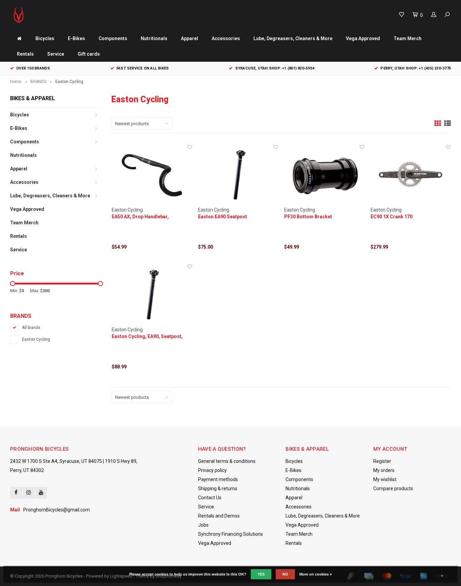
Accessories (226, 38)
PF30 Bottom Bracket (308, 216)
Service (55, 54)
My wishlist (385, 479)
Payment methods (218, 479)
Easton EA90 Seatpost (222, 216)
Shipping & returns (217, 488)
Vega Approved (363, 38)
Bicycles (44, 38)
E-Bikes (76, 38)
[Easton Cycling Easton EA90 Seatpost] (238, 175)
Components (113, 38)
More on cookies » (315, 574)
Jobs (203, 525)
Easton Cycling (69, 81)
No (285, 574)
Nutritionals (154, 38)
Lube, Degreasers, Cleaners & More (292, 38)
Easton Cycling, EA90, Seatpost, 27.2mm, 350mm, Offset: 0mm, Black (147, 337)
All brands (31, 327)
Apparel (189, 38)
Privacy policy (212, 470)
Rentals (25, 54)
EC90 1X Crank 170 (391, 216)
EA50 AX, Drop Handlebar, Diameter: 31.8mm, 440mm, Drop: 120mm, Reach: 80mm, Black (149, 217)
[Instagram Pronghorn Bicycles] (28, 493)
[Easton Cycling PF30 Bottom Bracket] (324, 175)
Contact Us (209, 497)
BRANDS (38, 81)
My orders (384, 470)
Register (382, 461)
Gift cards (89, 54)
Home (15, 81)
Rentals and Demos (219, 516)
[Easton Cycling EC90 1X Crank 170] (411, 175)
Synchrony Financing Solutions (230, 534)
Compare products (393, 488)
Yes (261, 574)
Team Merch (408, 38)
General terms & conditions (226, 461)
